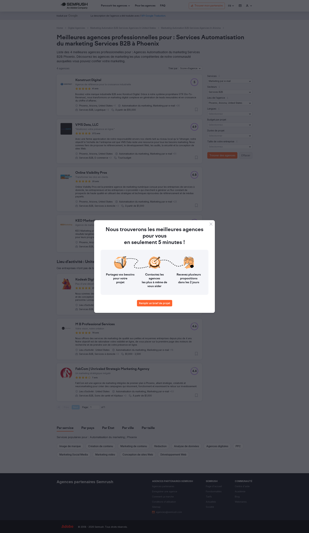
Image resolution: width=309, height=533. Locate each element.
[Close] (211, 224)
